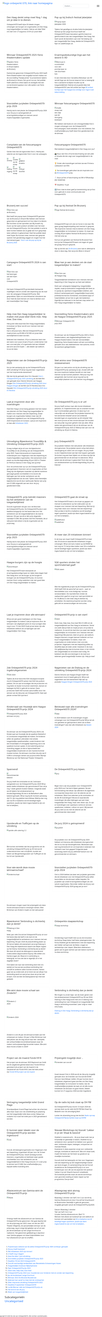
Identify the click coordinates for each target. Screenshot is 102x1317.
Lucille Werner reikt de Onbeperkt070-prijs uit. (25, 1287)
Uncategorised (14, 1301)
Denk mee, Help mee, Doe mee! (19, 1270)
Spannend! (12, 769)
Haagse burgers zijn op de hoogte (24, 562)
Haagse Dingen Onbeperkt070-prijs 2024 (76, 682)
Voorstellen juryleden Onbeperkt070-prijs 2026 (26, 104)
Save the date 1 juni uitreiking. (19, 1256)
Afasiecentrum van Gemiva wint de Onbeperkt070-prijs (25, 1192)
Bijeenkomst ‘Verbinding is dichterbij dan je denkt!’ (26, 922)
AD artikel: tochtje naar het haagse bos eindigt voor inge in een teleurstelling (74, 89)
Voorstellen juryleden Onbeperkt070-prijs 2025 (26, 536)
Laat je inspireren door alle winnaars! (26, 614)
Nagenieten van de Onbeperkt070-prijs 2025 (27, 361)
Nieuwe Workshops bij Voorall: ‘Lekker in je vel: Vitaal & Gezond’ (74, 1131)
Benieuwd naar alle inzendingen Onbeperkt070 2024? (71, 708)
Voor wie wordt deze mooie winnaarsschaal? (21, 868)
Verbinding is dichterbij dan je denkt (74, 990)
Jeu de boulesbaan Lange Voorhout (21, 1275)
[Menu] (98, 6)
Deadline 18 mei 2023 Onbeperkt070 (21, 1261)
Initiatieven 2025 (21, 423)
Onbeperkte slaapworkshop (69, 921)
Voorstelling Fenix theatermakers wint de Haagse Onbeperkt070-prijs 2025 (74, 315)
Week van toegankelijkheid (18, 1292)
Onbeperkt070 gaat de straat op (71, 496)
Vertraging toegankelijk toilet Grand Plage (25, 1103)
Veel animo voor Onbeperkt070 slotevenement (71, 361)
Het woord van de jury (16, 1290)
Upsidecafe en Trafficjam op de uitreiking (23, 824)
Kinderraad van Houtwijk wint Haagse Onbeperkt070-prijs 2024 (26, 708)
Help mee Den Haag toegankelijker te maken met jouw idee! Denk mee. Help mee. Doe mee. (27, 316)
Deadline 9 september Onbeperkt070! (22, 1285)
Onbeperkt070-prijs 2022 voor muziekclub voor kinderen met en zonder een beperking (40, 1273)
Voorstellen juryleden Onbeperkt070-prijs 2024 (74, 868)
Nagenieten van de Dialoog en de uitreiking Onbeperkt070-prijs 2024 (73, 669)
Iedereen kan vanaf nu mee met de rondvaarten (26, 1280)
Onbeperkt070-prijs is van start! (71, 614)
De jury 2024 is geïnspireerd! (69, 823)
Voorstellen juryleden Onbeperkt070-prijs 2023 (25, 1259)
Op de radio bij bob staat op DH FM (73, 1102)
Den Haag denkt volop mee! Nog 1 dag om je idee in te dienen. (27, 18)
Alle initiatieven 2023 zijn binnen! (20, 1251)
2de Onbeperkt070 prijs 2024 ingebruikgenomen (22, 669)
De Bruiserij (73, 249)
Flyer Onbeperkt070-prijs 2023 (19, 1268)
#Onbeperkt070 (63, 173)
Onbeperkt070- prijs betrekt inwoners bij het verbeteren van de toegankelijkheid (26, 499)
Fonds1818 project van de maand (22, 1072)
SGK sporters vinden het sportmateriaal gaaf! (67, 563)
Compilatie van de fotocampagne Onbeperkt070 (24, 146)
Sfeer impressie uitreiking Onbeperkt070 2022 (25, 1282)
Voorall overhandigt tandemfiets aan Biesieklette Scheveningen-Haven (34, 1263)
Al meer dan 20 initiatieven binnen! (73, 534)
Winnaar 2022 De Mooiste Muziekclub (22, 1278)
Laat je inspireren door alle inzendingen (20, 403)
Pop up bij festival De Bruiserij (70, 205)
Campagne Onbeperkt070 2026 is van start (26, 263)
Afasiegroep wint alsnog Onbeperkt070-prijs (67, 1192)
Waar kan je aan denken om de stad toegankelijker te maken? (73, 263)
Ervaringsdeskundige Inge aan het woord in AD (72, 56)
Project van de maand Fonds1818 (24, 1057)
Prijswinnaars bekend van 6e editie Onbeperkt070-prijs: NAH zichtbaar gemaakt (38, 1247)
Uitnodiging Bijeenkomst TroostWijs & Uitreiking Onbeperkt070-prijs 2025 (26, 442)
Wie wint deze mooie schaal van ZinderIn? (23, 991)
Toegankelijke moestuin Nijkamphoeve (22, 1266)
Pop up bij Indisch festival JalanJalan (73, 17)
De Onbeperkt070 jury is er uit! (71, 401)
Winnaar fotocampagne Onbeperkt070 (75, 103)
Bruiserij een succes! (17, 205)
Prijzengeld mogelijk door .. (69, 1057)
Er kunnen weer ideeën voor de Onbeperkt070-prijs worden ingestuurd (23, 1133)
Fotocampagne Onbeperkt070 (70, 144)
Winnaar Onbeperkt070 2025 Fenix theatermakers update (25, 56)
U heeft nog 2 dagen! (16, 1254)
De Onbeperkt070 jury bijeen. (70, 769)
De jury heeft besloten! (16, 1249)
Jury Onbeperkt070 (64, 441)
